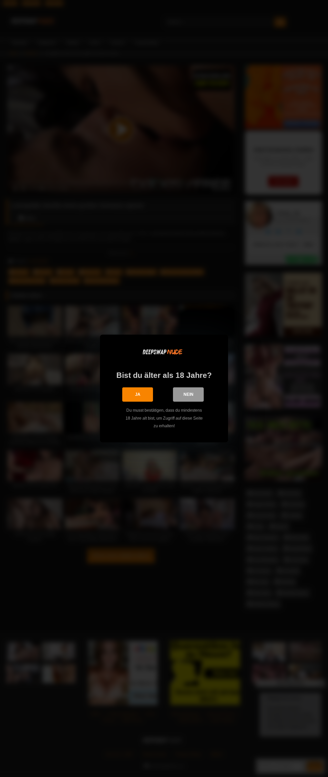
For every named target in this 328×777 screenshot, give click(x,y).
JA (137, 394)
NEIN (188, 394)
